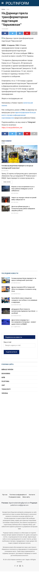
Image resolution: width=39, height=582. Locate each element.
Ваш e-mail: (7, 342)
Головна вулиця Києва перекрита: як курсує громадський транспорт (23, 279)
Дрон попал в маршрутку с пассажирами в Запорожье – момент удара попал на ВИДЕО (23, 322)
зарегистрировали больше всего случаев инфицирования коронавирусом (19, 115)
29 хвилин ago (16, 304)
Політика (5, 381)
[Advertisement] (19, 417)
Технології (6, 389)
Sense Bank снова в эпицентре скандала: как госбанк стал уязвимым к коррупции (24, 300)
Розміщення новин (14, 497)
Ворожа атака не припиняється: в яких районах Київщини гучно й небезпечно (22, 189)
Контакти (32, 494)
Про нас (4, 494)
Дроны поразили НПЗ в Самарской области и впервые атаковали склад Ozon (23, 289)
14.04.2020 (5, 29)
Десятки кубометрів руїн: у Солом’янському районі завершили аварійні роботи (23, 208)
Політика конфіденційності (18, 494)
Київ (8, 9)
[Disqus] (19, 244)
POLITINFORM (17, 3)
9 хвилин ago (16, 282)
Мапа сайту (26, 497)
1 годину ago (16, 326)
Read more (7, 182)
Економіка (6, 373)
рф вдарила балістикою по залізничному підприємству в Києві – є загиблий (24, 311)
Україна (5, 393)
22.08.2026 (5, 170)
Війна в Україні (7, 369)
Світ (3, 385)
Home (3, 9)
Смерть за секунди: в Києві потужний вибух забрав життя (23, 198)
